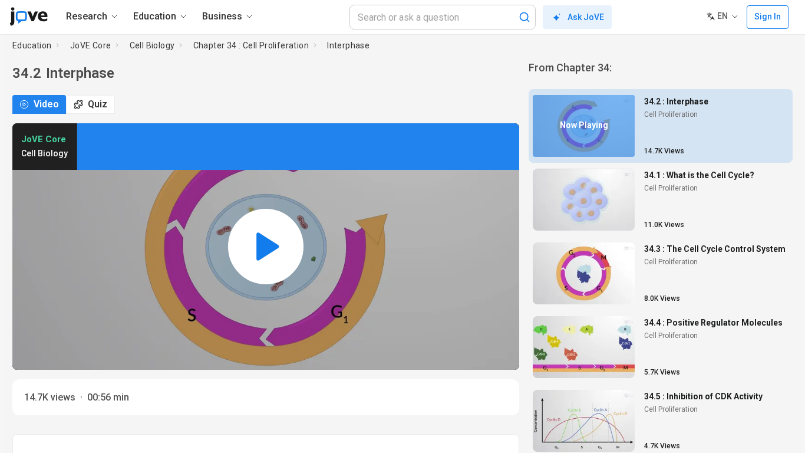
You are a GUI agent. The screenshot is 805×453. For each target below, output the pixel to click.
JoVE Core (90, 45)
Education (32, 45)
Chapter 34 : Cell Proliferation (251, 45)
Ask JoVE (586, 17)
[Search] (524, 17)
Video (46, 104)
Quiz (97, 104)
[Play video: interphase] (265, 246)
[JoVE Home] (28, 16)
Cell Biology (152, 45)
